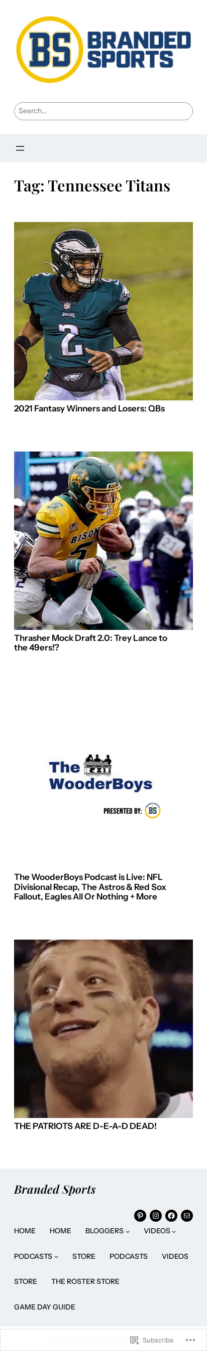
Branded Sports (54, 1189)
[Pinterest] (140, 1216)
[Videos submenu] (174, 1231)
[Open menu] (20, 148)
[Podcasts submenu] (56, 1256)
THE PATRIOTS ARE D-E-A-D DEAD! (85, 1126)
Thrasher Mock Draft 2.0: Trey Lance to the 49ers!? (90, 643)
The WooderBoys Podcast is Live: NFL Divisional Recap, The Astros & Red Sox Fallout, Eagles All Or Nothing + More (90, 887)
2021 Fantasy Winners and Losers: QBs (89, 408)
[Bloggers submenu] (128, 1231)
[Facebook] (171, 1216)
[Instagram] (156, 1216)
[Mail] (187, 1216)
